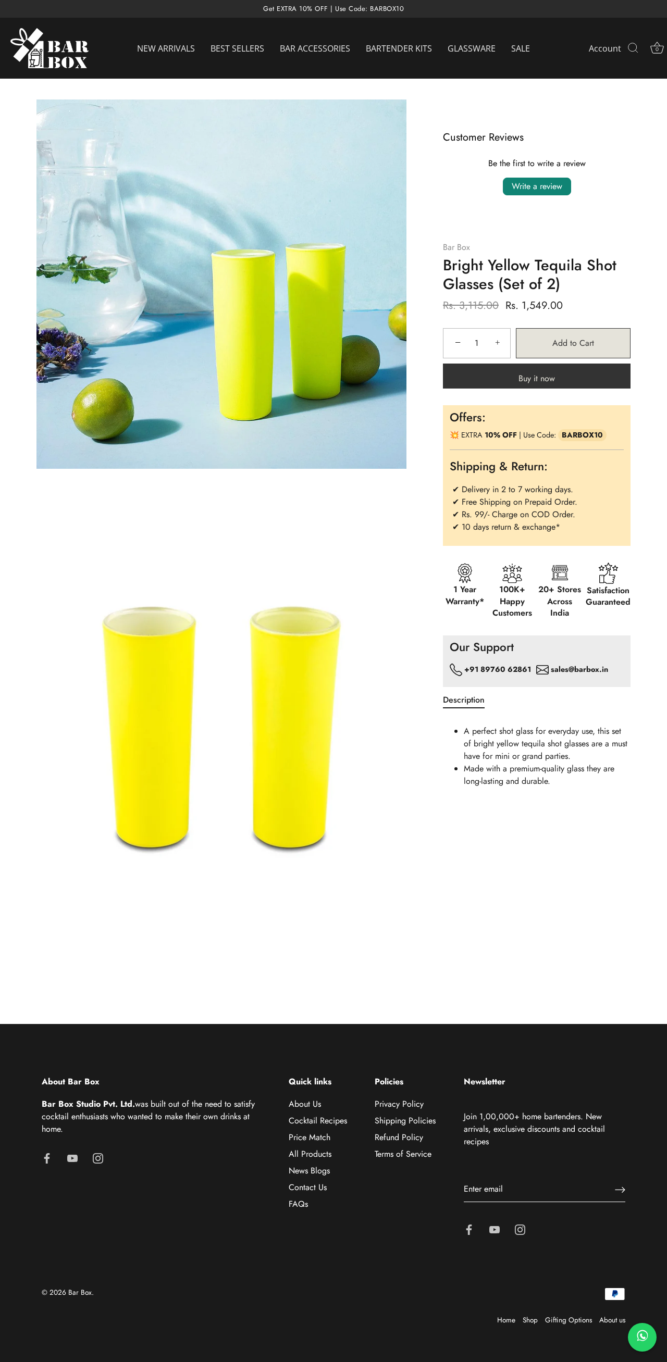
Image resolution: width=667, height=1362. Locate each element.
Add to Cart (573, 343)
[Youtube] (72, 1157)
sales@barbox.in (579, 669)
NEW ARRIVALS (166, 48)
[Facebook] (47, 1157)
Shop (530, 1320)
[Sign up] (620, 1189)
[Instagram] (98, 1157)
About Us (305, 1104)
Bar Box (456, 247)
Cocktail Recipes (318, 1121)
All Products (310, 1154)
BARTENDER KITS (399, 48)
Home (506, 1320)
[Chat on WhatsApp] (642, 1337)
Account (605, 48)
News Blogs (309, 1171)
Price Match (309, 1137)
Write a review (537, 186)
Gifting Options (568, 1320)
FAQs (298, 1204)
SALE (520, 48)
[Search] (633, 48)
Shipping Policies (405, 1121)
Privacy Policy (399, 1104)
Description (464, 700)
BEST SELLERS (237, 48)
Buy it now (536, 378)
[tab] (469, 700)
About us (612, 1320)
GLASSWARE (472, 48)
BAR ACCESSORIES (315, 48)
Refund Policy (399, 1137)
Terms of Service (403, 1154)
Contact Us (308, 1187)
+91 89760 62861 (496, 669)
